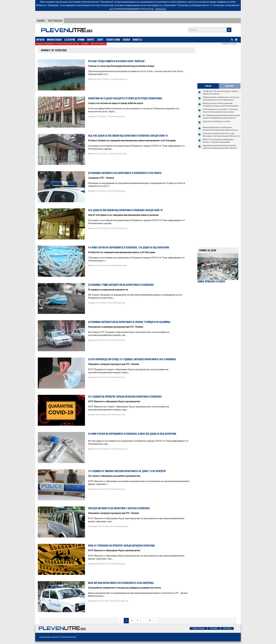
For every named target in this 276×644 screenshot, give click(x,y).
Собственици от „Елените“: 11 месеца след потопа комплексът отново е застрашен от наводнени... (220, 112)
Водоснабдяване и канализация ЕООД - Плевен (62, 43)
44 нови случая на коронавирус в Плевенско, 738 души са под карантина (128, 247)
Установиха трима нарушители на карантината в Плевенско (121, 284)
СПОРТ (100, 39)
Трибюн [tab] (208, 86)
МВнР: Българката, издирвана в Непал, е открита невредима (218, 140)
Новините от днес (229, 44)
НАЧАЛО (40, 39)
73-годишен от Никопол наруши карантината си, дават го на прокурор (127, 471)
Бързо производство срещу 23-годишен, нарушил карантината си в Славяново (132, 359)
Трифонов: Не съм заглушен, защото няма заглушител (220, 92)
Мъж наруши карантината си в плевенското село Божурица (121, 583)
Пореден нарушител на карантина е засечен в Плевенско (119, 508)
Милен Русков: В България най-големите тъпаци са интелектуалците (220, 104)
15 (149, 620)
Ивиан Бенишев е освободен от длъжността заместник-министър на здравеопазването (220, 130)
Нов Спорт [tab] (229, 86)
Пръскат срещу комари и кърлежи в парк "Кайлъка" (116, 61)
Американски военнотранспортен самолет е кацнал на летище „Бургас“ (220, 146)
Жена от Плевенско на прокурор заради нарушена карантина (121, 545)
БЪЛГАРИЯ (69, 39)
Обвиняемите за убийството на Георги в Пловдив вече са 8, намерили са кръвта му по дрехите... (221, 99)
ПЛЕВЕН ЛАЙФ (113, 39)
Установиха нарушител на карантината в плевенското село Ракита (124, 173)
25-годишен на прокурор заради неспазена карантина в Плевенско (125, 396)
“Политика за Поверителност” (193, 5)
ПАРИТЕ (90, 39)
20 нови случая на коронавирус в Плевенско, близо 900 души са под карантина (132, 433)
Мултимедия (55, 20)
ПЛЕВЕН (126, 39)
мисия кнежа (98, 43)
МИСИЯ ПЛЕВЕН (54, 39)
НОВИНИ (41, 20)
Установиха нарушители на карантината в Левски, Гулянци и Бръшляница (129, 322)
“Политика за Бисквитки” (226, 5)
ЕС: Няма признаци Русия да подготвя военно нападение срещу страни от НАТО (221, 118)
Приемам (160, 8)
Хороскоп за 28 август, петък (216, 121)
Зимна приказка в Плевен (211, 281)
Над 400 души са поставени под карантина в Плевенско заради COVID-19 (128, 135)
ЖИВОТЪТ (138, 39)
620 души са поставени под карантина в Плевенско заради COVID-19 (125, 210)
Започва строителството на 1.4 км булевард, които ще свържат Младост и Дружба (221, 136)
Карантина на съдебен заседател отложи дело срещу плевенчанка (125, 98)
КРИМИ (81, 39)
